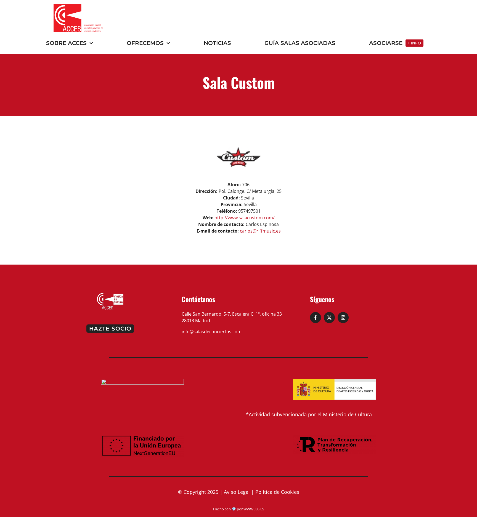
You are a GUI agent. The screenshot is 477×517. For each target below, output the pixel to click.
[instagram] (343, 317)
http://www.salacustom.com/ (244, 218)
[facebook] (315, 317)
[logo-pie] (110, 294)
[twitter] (329, 317)
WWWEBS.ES (253, 509)
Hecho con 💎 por (228, 509)
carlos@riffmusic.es (260, 231)
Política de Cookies (277, 492)
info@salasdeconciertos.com (212, 332)
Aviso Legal (237, 492)
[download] (78, 6)
